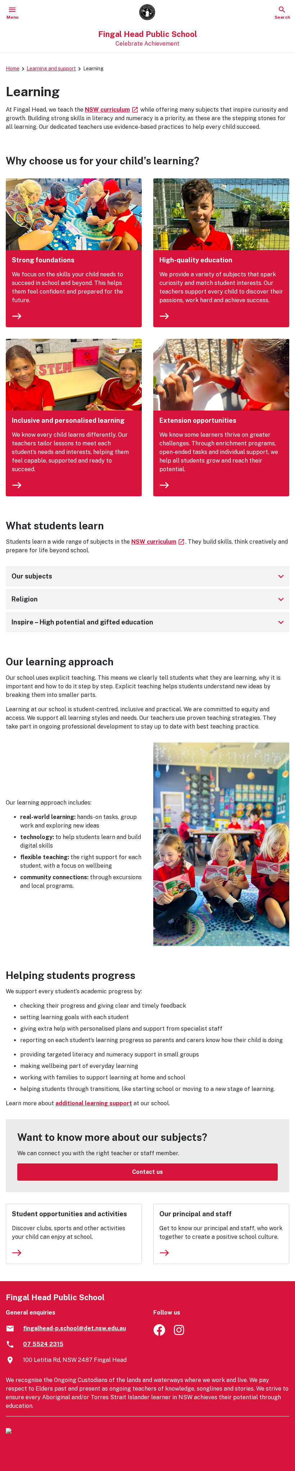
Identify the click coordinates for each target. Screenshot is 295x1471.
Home (12, 68)
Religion (149, 599)
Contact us (147, 1171)
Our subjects (149, 576)
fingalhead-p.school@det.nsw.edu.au (74, 1328)
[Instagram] (180, 1333)
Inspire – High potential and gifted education (149, 622)
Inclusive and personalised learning (68, 420)
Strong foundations (43, 260)
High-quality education (195, 260)
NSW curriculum (112, 109)
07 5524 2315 (43, 1344)
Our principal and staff (195, 1214)
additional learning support (93, 1103)
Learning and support (51, 68)
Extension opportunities (197, 420)
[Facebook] (159, 1333)
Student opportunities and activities (69, 1214)
